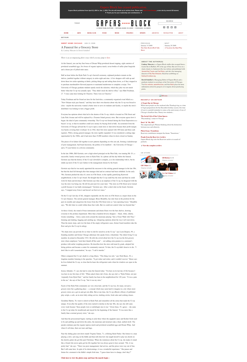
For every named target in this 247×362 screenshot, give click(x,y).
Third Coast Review (149, 10)
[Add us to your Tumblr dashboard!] (175, 28)
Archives (155, 33)
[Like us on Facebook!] (164, 28)
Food (104, 33)
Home (66, 33)
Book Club (91, 33)
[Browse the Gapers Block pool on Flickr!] (168, 28)
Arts (79, 33)
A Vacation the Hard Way (173, 48)
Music (117, 33)
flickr (172, 84)
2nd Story (161, 71)
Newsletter (168, 33)
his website (149, 84)
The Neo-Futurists (155, 73)
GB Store (145, 153)
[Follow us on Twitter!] (171, 28)
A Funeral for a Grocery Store (79, 47)
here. (109, 57)
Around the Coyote (148, 71)
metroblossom (159, 84)
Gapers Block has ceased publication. (123, 7)
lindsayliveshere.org (149, 76)
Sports (142, 33)
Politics (129, 33)
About (180, 33)
